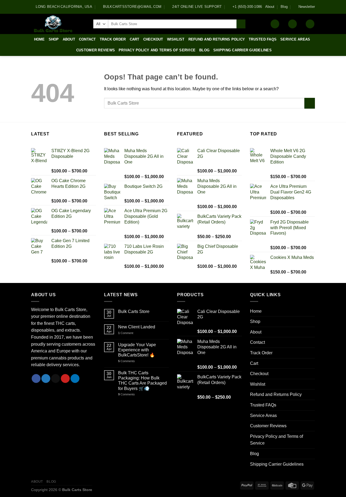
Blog (284, 7)
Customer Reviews (95, 50)
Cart (134, 39)
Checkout (153, 39)
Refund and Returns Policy (216, 39)
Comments (126, 361)
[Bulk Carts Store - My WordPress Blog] (58, 24)
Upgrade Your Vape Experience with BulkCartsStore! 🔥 (137, 349)
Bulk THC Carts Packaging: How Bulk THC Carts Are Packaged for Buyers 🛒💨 (142, 381)
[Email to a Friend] (55, 378)
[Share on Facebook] (36, 378)
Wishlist (176, 39)
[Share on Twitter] (45, 378)
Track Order (113, 39)
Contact (87, 39)
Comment (125, 333)
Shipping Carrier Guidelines (242, 50)
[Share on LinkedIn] (75, 378)
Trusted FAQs (263, 39)
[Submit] (309, 103)
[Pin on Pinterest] (65, 378)
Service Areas (295, 39)
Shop (54, 39)
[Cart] (310, 23)
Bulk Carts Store (133, 311)
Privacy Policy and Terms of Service (157, 50)
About (269, 7)
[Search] (241, 24)
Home (39, 39)
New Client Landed (136, 327)
